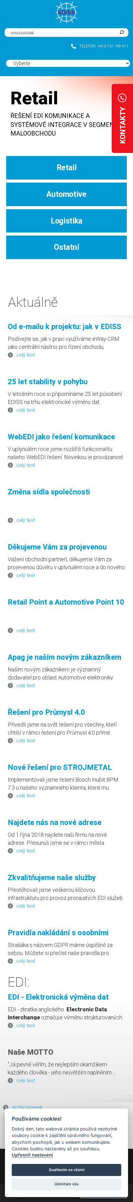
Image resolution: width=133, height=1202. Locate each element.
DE (57, 33)
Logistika (66, 220)
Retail (67, 167)
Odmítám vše (66, 1184)
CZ (48, 33)
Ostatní (66, 247)
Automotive (66, 194)
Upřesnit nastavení (32, 1154)
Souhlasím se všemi (66, 1169)
